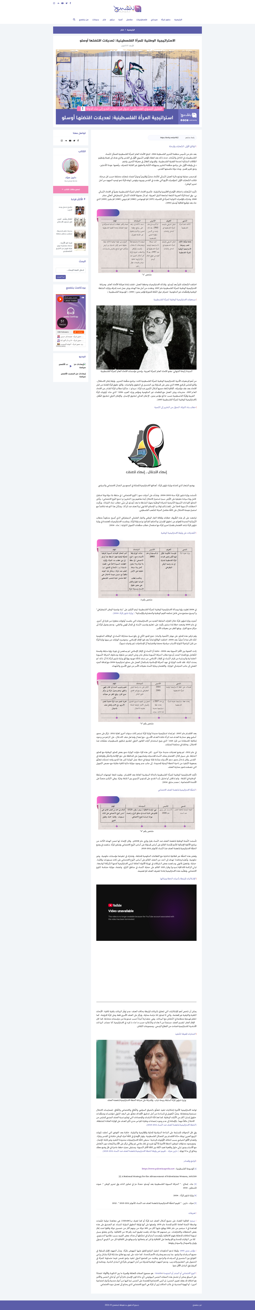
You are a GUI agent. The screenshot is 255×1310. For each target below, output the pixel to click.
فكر (104, 20)
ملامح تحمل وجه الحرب (65, 209)
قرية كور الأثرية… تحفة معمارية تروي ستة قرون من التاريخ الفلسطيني (64, 247)
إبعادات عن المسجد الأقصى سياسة (73, 375)
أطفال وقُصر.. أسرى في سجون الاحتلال (64, 220)
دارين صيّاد (70, 178)
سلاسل (129, 20)
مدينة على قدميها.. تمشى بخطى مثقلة (64, 232)
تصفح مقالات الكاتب (71, 189)
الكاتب (82, 151)
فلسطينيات (141, 20)
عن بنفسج (84, 20)
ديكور (112, 20)
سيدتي (154, 20)
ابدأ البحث (61, 277)
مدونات (95, 20)
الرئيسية (178, 20)
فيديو (82, 356)
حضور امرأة (166, 20)
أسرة (120, 20)
